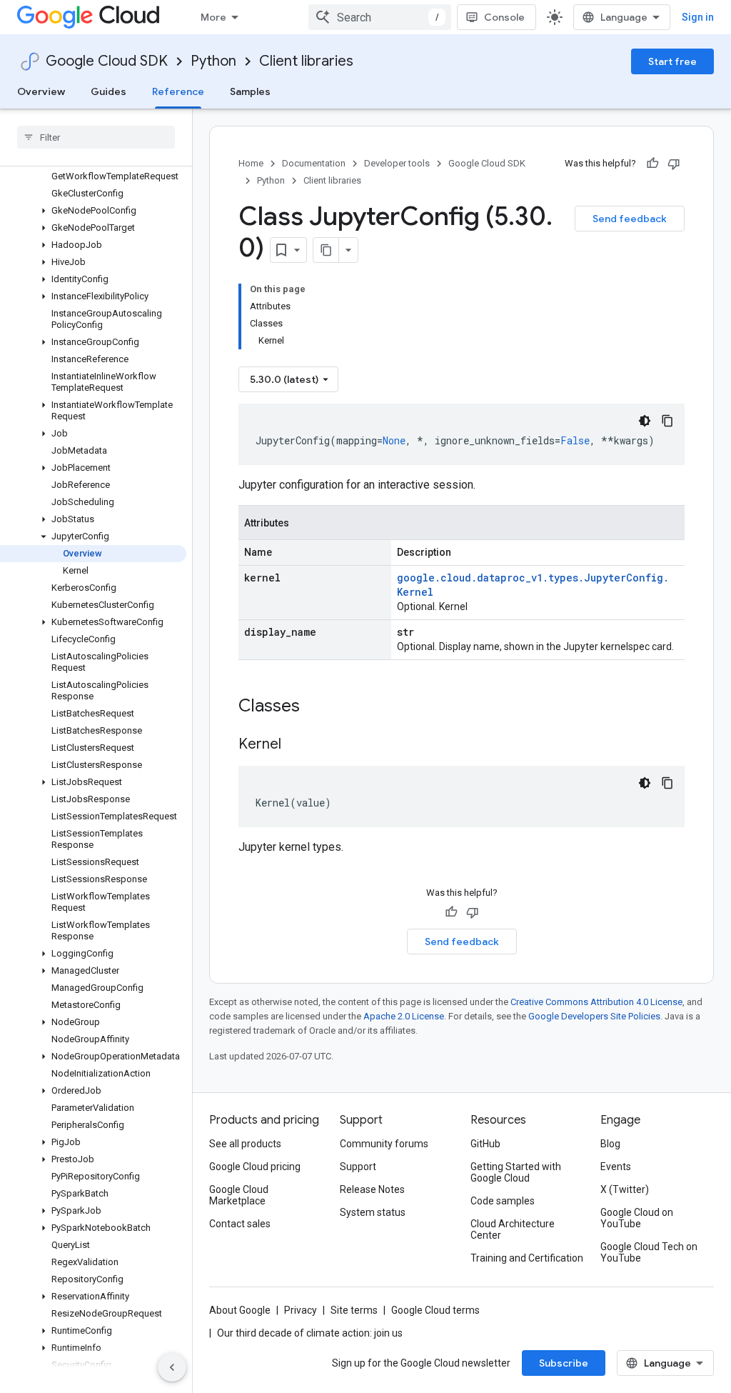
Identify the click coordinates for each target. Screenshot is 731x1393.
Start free (672, 61)
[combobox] (379, 17)
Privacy (300, 1310)
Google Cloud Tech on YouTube (648, 1252)
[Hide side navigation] (172, 1367)
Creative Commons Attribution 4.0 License (596, 1002)
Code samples (502, 1201)
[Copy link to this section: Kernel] (295, 745)
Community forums (384, 1143)
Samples (250, 91)
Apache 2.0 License (403, 1016)
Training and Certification (526, 1258)
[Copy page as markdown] (326, 250)
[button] (93, 210)
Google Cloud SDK (107, 61)
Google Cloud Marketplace (238, 1195)
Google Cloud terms (435, 1310)
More (213, 17)
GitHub (485, 1143)
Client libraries (306, 61)
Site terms (354, 1310)
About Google (240, 1310)
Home (250, 163)
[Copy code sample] (667, 420)
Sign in (698, 17)
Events (615, 1166)
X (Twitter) (624, 1189)
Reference (178, 91)
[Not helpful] (674, 163)
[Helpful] (652, 163)
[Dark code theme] (644, 420)
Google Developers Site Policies (594, 1016)
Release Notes (372, 1189)
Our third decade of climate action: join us (310, 1333)
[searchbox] (96, 137)
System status (372, 1212)
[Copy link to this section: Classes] (318, 707)
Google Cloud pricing (255, 1166)
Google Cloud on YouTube (636, 1218)
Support (358, 1166)
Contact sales (240, 1223)
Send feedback (630, 218)
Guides (108, 91)
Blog (610, 1143)
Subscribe (563, 1363)
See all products (245, 1143)
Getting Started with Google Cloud (515, 1172)
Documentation (314, 163)
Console (504, 17)
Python (213, 61)
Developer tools (397, 163)
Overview (41, 91)
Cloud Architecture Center (512, 1229)
